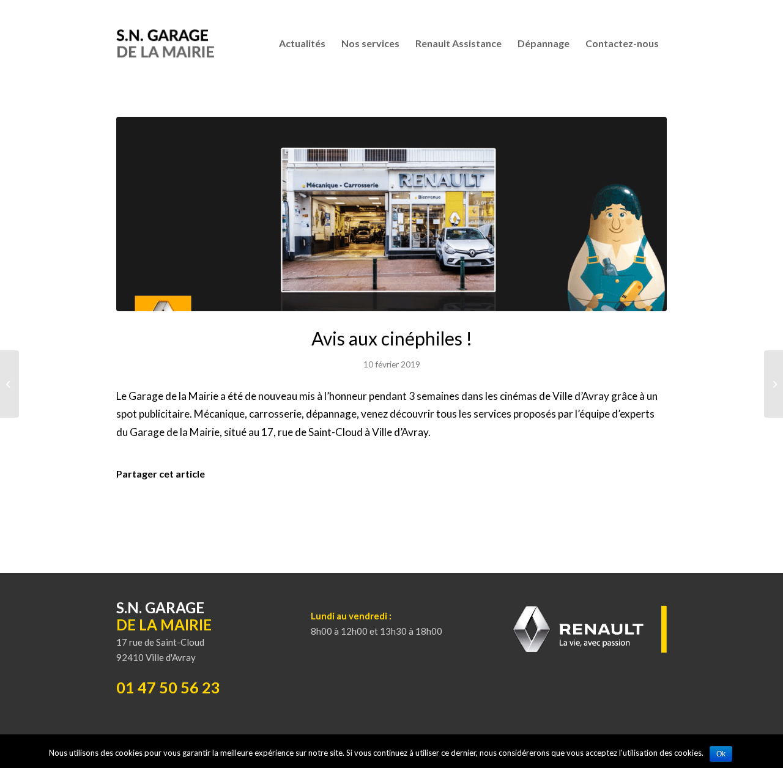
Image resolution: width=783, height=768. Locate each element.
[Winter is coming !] (9, 384)
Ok (720, 754)
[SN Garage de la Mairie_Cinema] (391, 214)
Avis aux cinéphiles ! (391, 338)
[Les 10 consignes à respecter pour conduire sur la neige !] (773, 384)
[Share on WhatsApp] (391, 501)
